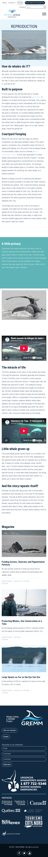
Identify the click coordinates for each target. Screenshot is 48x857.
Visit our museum (9, 730)
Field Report (17, 637)
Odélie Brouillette (7, 581)
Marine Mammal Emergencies (35, 3)
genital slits (36, 97)
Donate (20, 3)
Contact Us (11, 3)
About (5, 3)
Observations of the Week (21, 581)
